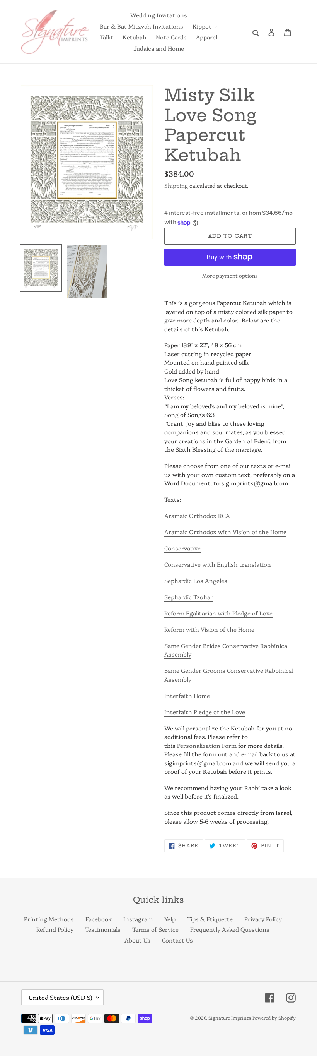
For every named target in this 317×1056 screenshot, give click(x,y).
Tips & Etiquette (210, 919)
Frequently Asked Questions (229, 929)
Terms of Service (155, 929)
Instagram (138, 919)
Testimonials (103, 929)
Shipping (176, 185)
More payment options (230, 275)
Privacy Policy (263, 919)
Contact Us (177, 940)
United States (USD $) (60, 997)
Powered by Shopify (274, 1017)
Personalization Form (207, 745)
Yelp (170, 919)
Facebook (98, 919)
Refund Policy (54, 929)
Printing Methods (49, 919)
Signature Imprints (229, 1017)
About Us (137, 940)
